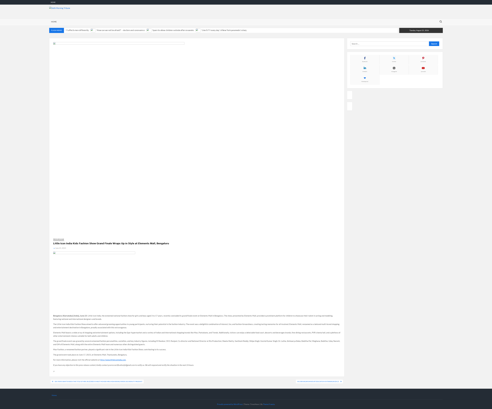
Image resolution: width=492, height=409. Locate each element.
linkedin (364, 71)
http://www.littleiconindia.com (113, 360)
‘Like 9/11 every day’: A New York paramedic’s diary (224, 30)
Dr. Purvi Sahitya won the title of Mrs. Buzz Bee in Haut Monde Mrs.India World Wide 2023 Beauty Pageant (98, 381)
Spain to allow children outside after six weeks (173, 30)
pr (54, 371)
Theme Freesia (269, 404)
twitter (394, 61)
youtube (423, 71)
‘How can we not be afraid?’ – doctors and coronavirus (120, 30)
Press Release (58, 239)
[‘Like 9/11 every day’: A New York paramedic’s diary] (198, 30)
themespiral (364, 81)
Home (53, 2)
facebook (364, 61)
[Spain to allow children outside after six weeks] (149, 30)
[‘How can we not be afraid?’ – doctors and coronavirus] (93, 30)
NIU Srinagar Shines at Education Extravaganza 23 (318, 381)
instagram (394, 71)
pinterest (423, 61)
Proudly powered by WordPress (230, 404)
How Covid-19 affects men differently (72, 30)
